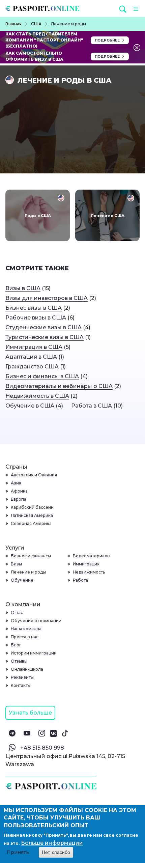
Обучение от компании (36, 620)
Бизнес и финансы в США (42, 376)
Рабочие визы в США (35, 317)
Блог (16, 644)
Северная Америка (31, 523)
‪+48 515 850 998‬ (42, 748)
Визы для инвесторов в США (46, 298)
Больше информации (52, 843)
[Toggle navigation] (134, 8)
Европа (18, 499)
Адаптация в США (31, 357)
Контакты (21, 685)
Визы (16, 563)
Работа (80, 580)
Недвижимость (89, 572)
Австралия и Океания (34, 474)
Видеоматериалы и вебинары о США (59, 386)
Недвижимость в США (37, 396)
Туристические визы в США (44, 337)
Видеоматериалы (91, 555)
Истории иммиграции (34, 653)
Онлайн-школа (27, 669)
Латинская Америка (32, 515)
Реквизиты (22, 677)
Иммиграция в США (33, 347)
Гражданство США (32, 366)
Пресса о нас (24, 636)
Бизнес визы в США (33, 308)
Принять (18, 852)
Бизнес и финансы (31, 555)
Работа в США (91, 405)
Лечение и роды (28, 572)
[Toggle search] (122, 8)
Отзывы (19, 661)
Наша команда (26, 628)
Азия (16, 482)
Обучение (22, 580)
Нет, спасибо (56, 852)
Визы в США (22, 288)
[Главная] (45, 8)
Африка (19, 491)
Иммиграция (86, 563)
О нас (17, 612)
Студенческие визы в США (43, 327)
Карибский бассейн (32, 507)
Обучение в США (29, 405)
